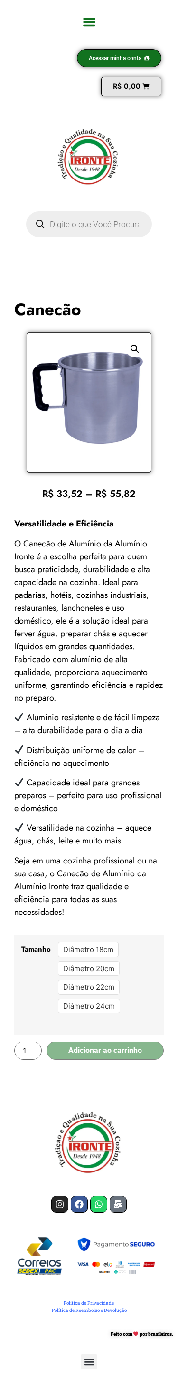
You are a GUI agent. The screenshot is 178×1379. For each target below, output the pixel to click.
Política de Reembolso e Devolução (89, 1310)
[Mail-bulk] (118, 1204)
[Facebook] (79, 1204)
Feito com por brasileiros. (142, 1334)
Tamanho (36, 949)
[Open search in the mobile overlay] (89, 224)
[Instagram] (59, 1204)
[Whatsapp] (98, 1204)
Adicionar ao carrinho (105, 1050)
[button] (89, 22)
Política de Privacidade (89, 1303)
